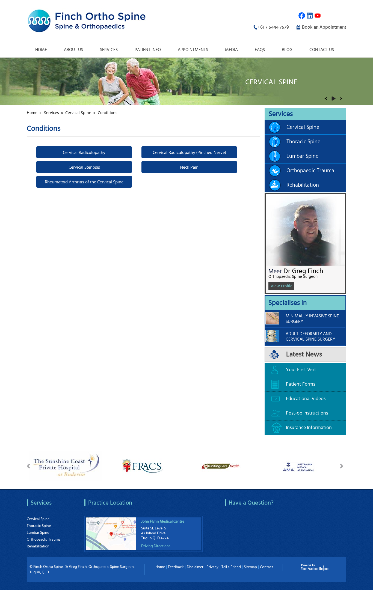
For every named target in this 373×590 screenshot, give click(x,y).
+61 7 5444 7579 (273, 27)
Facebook (301, 15)
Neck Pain (189, 167)
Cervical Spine (78, 112)
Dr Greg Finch (303, 271)
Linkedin (309, 15)
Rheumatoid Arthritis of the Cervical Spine (84, 181)
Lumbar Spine (302, 156)
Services (109, 49)
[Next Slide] (341, 98)
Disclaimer (195, 567)
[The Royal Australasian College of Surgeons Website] (143, 465)
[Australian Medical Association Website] (298, 465)
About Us (73, 49)
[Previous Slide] (325, 98)
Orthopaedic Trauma (310, 170)
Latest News (304, 354)
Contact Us (321, 49)
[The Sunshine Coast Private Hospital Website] (65, 465)
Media (231, 49)
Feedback (176, 567)
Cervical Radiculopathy (84, 152)
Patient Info (148, 49)
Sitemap (250, 567)
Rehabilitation (302, 185)
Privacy (212, 567)
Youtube (317, 15)
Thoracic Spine (303, 141)
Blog (287, 49)
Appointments (193, 49)
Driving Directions (155, 546)
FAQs (260, 49)
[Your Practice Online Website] (314, 567)
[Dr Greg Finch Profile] (305, 229)
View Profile (281, 286)
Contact (266, 567)
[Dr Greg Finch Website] (86, 20)
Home (41, 49)
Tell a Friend (231, 567)
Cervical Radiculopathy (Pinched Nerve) (189, 152)
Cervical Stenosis (84, 167)
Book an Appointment (324, 27)
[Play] (333, 98)
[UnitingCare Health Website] (220, 465)
